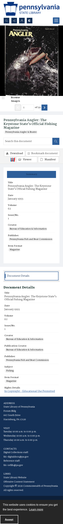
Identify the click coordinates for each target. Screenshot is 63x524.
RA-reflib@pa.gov (13, 465)
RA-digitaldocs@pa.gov (16, 457)
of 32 (38, 107)
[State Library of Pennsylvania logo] (31, 9)
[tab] (31, 174)
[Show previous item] (18, 108)
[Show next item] (44, 108)
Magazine (15, 250)
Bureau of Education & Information (28, 229)
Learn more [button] (36, 509)
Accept (9, 519)
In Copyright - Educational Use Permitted (29, 391)
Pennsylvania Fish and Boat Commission (31, 239)
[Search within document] (55, 141)
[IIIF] (13, 159)
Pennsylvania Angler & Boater (21, 132)
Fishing (10, 371)
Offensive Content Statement (19, 482)
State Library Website (15, 477)
